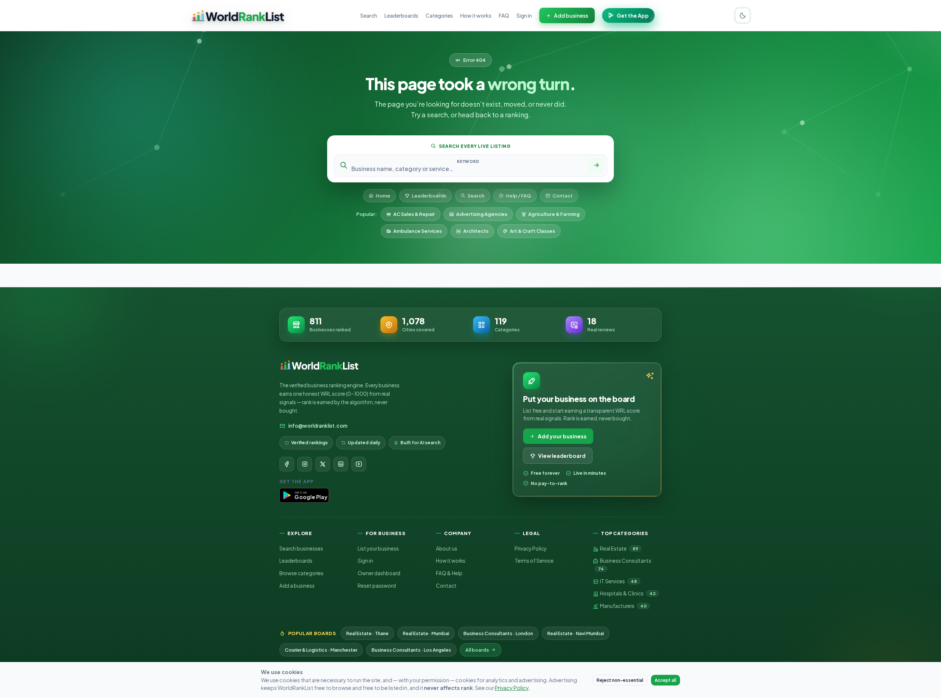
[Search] (596, 165)
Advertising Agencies (481, 214)
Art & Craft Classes (532, 231)
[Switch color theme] (742, 15)
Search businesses (301, 548)
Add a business (297, 586)
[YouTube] (358, 464)
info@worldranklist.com (317, 426)
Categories (439, 15)
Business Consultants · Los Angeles (411, 650)
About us (446, 548)
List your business (378, 548)
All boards (477, 650)
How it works (475, 15)
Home (383, 196)
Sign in (524, 15)
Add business (571, 15)
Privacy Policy (531, 548)
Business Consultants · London (498, 633)
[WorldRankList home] (238, 15)
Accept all (665, 680)
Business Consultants (624, 564)
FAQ (504, 15)
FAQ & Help (449, 573)
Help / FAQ (518, 196)
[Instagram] (304, 464)
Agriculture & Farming (554, 214)
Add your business (562, 436)
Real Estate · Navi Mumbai (575, 633)
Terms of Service (534, 561)
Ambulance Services (417, 231)
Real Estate (618, 548)
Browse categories (301, 573)
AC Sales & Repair (414, 214)
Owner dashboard (379, 573)
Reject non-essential (620, 680)
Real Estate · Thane (367, 633)
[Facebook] (286, 464)
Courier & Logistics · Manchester (321, 650)
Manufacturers (623, 606)
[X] (322, 464)
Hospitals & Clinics (627, 593)
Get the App (633, 15)
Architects (476, 231)
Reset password (377, 586)
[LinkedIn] (340, 464)
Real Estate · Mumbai (426, 633)
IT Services (618, 581)
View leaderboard (562, 455)
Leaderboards (401, 15)
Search (368, 15)
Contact (562, 196)
